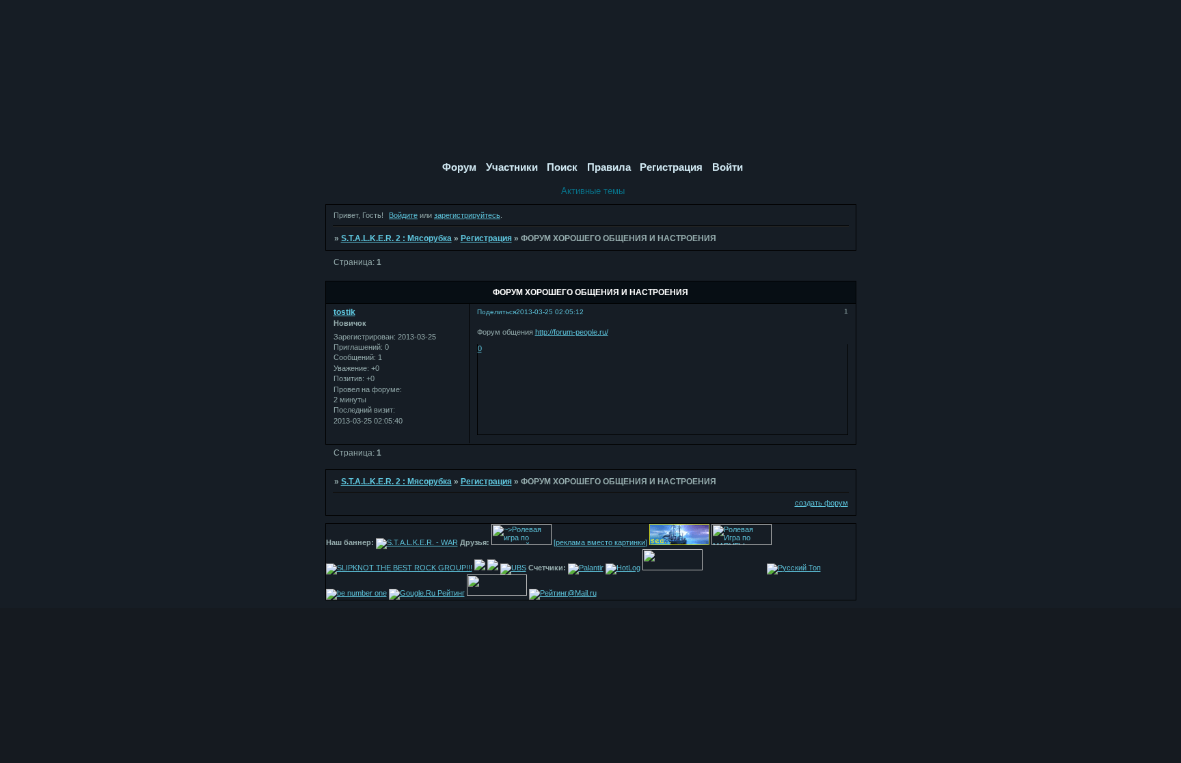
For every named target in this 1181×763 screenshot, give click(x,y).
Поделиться (496, 312)
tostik (344, 312)
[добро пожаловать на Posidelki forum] (492, 568)
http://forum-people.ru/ (571, 332)
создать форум (821, 503)
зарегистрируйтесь (467, 215)
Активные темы (593, 191)
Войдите (403, 215)
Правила (609, 167)
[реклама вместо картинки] (600, 542)
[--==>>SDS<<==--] (479, 568)
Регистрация (486, 238)
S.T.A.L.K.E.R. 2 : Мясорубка (396, 238)
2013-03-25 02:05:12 (550, 312)
